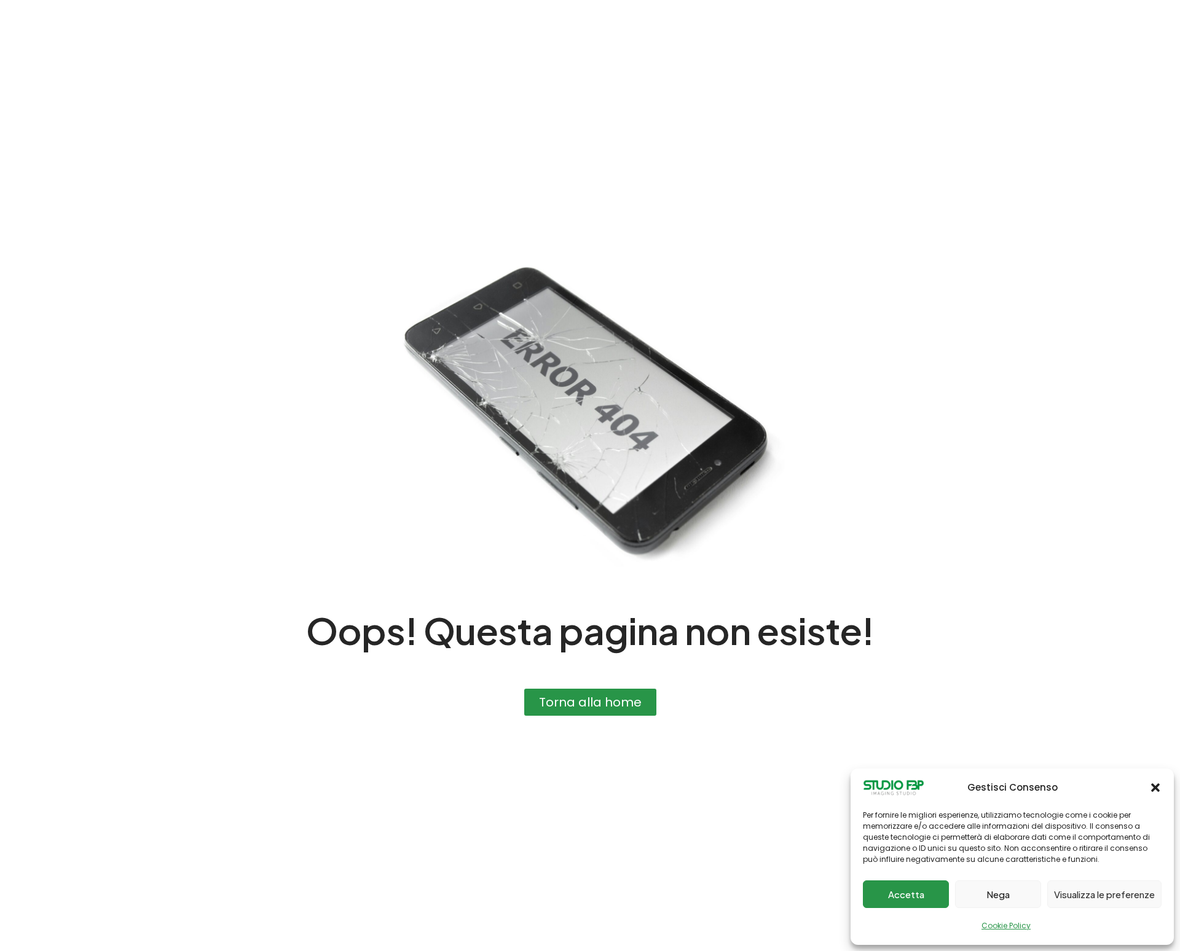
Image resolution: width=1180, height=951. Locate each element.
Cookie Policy (1006, 925)
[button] (1155, 787)
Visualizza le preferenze (1104, 894)
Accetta (906, 894)
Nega (998, 894)
